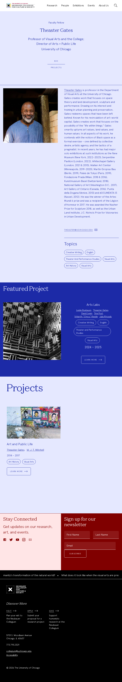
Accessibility (12, 655)
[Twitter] (11, 541)
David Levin (86, 313)
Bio (56, 61)
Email (70, 545)
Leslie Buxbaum (83, 310)
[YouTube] (17, 541)
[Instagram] (23, 541)
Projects (56, 67)
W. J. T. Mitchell (35, 449)
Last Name (101, 534)
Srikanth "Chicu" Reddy (86, 316)
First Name (73, 534)
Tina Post (98, 313)
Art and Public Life (20, 444)
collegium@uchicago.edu (18, 651)
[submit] (115, 5)
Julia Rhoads (105, 316)
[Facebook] (4, 541)
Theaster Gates (73, 90)
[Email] (30, 541)
